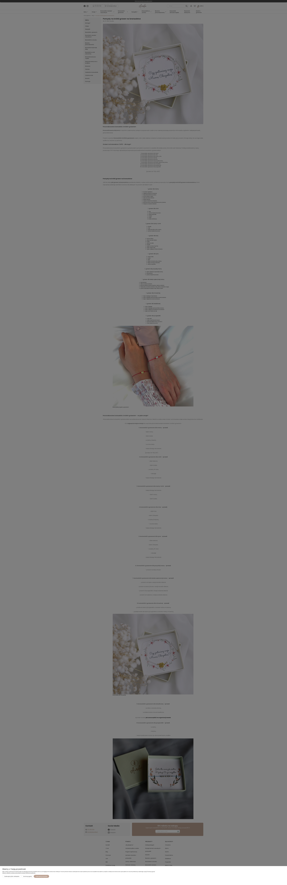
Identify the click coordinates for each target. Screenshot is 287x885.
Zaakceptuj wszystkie (41, 876)
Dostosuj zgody (27, 876)
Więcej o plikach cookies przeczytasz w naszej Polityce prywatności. (19, 873)
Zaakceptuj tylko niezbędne (11, 876)
